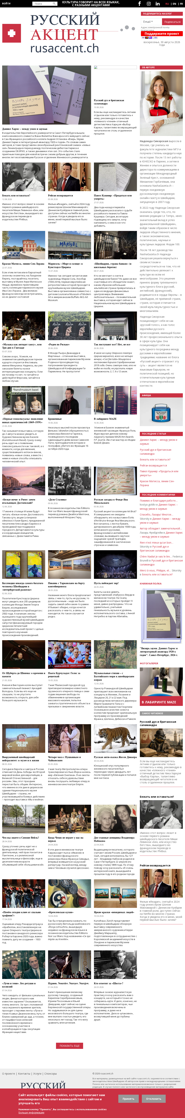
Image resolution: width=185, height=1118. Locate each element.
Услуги (37, 1073)
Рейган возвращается (153, 465)
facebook (139, 3)
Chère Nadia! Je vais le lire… (156, 556)
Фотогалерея (149, 663)
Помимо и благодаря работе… (159, 500)
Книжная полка (151, 583)
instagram (148, 3)
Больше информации (31, 1112)
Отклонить (153, 1098)
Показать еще (69, 1045)
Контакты (24, 1073)
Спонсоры (50, 1073)
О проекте (8, 1073)
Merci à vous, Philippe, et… (155, 570)
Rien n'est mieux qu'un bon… (156, 542)
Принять (128, 1098)
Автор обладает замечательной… (161, 528)
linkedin (157, 3)
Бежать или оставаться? (155, 459)
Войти (6, 3)
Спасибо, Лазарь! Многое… (156, 514)
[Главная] (69, 32)
